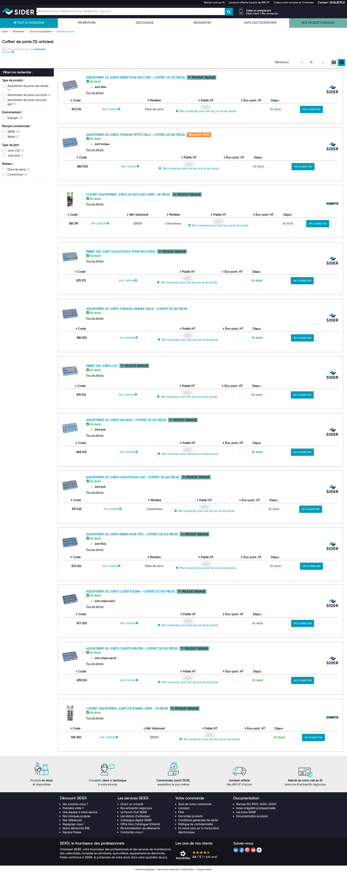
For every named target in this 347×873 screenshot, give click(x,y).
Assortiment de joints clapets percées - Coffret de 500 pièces (132, 648)
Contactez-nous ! (131, 832)
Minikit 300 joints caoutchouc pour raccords (121, 251)
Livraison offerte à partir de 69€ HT (249, 2)
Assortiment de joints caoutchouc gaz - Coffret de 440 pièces (133, 477)
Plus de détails (95, 92)
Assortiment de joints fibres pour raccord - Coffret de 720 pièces (136, 77)
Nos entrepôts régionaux (136, 808)
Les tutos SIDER (246, 812)
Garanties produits (190, 816)
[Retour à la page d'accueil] (18, 11)
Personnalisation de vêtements (140, 828)
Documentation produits (252, 816)
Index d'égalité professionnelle (256, 808)
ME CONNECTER (311, 109)
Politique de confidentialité (195, 824)
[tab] (87, 798)
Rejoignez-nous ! (73, 824)
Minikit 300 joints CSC (102, 366)
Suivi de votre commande (194, 804)
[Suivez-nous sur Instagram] (247, 850)
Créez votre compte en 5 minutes (294, 2)
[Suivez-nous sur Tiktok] (259, 850)
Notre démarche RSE (76, 828)
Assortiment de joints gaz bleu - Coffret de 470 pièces (126, 420)
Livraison (184, 808)
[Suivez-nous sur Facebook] (241, 850)
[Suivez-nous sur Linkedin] (235, 850)
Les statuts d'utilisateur (135, 816)
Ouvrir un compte (131, 804)
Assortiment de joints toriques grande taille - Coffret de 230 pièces (136, 309)
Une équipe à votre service (80, 812)
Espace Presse (72, 832)
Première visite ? (73, 808)
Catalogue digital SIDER (136, 820)
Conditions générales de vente (198, 820)
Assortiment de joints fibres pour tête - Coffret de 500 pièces (132, 534)
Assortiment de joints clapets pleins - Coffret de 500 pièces (131, 591)
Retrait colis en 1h (214, 2)
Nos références (72, 820)
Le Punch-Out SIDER (133, 812)
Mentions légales (144, 869)
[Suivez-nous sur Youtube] (253, 850)
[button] (331, 2)
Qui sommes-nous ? (75, 804)
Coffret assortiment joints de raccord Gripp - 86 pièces (128, 194)
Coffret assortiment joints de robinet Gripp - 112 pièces (127, 708)
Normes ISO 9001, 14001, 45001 (256, 804)
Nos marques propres (76, 816)
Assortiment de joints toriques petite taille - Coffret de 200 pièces (136, 135)
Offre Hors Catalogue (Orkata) (140, 824)
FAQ (181, 812)
